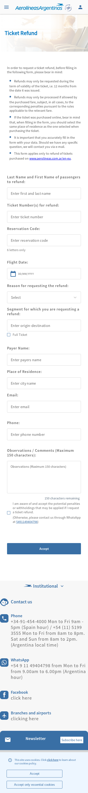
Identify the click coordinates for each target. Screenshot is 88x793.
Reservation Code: (23, 228)
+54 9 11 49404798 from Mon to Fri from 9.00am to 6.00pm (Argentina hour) (48, 671)
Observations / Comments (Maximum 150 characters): (40, 452)
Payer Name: (18, 348)
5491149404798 (27, 522)
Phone (16, 615)
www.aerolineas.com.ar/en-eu (50, 158)
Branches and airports (31, 713)
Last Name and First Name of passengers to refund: (43, 179)
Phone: (13, 422)
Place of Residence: (24, 371)
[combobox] (44, 193)
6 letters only (16, 250)
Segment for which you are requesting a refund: (43, 311)
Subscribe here (71, 740)
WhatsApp (20, 660)
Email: (12, 395)
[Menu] (7, 7)
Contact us (21, 602)
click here (52, 760)
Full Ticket (20, 335)
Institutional (45, 586)
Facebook (19, 692)
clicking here (25, 718)
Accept (44, 549)
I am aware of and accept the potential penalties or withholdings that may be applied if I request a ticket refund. (46, 508)
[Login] (80, 7)
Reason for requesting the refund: (38, 285)
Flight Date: (17, 262)
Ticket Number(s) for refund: (33, 205)
